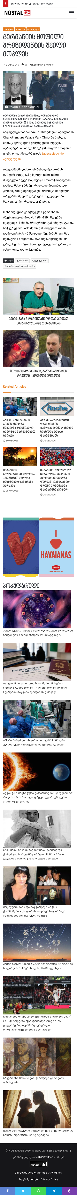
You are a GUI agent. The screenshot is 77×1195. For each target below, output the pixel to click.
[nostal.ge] (17, 12)
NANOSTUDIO (45, 1157)
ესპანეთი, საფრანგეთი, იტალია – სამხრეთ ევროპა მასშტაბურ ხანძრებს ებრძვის (19, 478)
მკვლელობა (39, 260)
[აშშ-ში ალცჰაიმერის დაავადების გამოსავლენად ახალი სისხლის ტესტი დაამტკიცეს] (57, 406)
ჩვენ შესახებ (28, 1179)
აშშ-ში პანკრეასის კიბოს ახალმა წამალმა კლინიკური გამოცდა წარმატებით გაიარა (19, 428)
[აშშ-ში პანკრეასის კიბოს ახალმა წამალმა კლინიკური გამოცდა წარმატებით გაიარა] (20, 406)
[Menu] (71, 13)
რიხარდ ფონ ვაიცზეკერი (20, 266)
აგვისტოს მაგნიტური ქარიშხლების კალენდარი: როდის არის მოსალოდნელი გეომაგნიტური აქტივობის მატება (38, 797)
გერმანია (22, 260)
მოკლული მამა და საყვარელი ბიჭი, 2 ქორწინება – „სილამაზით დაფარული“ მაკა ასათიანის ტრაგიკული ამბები (34, 911)
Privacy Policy (49, 1179)
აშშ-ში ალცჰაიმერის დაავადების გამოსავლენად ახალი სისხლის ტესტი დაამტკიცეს (56, 428)
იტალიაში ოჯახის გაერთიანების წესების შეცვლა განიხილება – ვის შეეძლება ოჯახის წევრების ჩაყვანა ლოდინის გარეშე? (35, 688)
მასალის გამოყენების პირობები (38, 1172)
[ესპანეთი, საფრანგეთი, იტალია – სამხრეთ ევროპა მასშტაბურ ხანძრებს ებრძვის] (20, 456)
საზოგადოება (33, 29)
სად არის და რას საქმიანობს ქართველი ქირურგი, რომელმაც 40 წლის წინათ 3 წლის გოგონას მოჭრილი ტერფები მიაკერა (34, 854)
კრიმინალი (20, 29)
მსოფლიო (8, 29)
